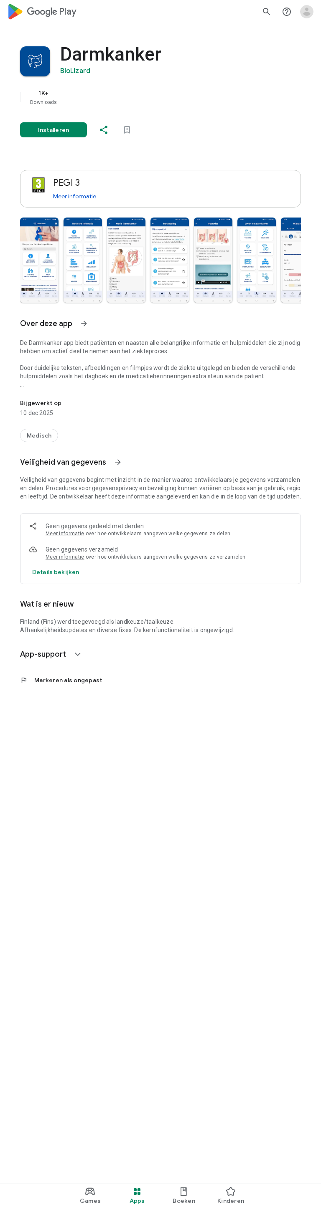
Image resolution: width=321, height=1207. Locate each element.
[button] (39, 260)
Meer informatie (74, 196)
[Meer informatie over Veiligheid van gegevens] (118, 462)
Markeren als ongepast (61, 680)
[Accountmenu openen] (307, 12)
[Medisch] (39, 435)
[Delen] (104, 130)
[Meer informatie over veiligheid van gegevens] (55, 572)
